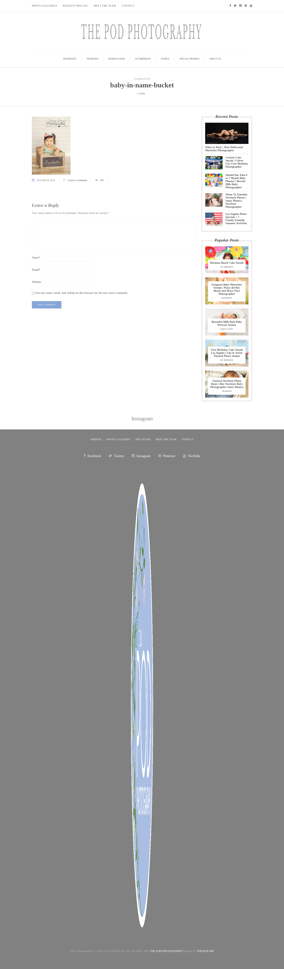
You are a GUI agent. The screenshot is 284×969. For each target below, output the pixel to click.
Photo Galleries (44, 5)
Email (36, 269)
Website (36, 281)
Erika (142, 93)
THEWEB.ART (205, 951)
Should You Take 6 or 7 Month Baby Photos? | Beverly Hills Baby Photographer (236, 181)
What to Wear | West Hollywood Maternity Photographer (224, 149)
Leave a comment (77, 180)
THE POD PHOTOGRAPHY (166, 951)
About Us (215, 58)
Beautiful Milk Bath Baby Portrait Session (227, 323)
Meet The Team (105, 5)
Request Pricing (75, 5)
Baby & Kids (226, 329)
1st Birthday (143, 58)
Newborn (92, 58)
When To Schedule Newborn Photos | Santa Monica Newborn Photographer (236, 200)
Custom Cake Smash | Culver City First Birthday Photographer (236, 162)
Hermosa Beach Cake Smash (226, 262)
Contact (128, 5)
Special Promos (189, 58)
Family (165, 58)
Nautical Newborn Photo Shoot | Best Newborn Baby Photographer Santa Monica (226, 384)
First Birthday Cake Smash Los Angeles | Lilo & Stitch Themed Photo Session (227, 352)
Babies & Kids (116, 58)
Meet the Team (166, 439)
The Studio (143, 439)
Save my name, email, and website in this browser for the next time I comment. (81, 292)
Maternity (70, 58)
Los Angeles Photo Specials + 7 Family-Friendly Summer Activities (236, 219)
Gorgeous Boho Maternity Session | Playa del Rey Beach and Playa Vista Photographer (227, 289)
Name (36, 257)
